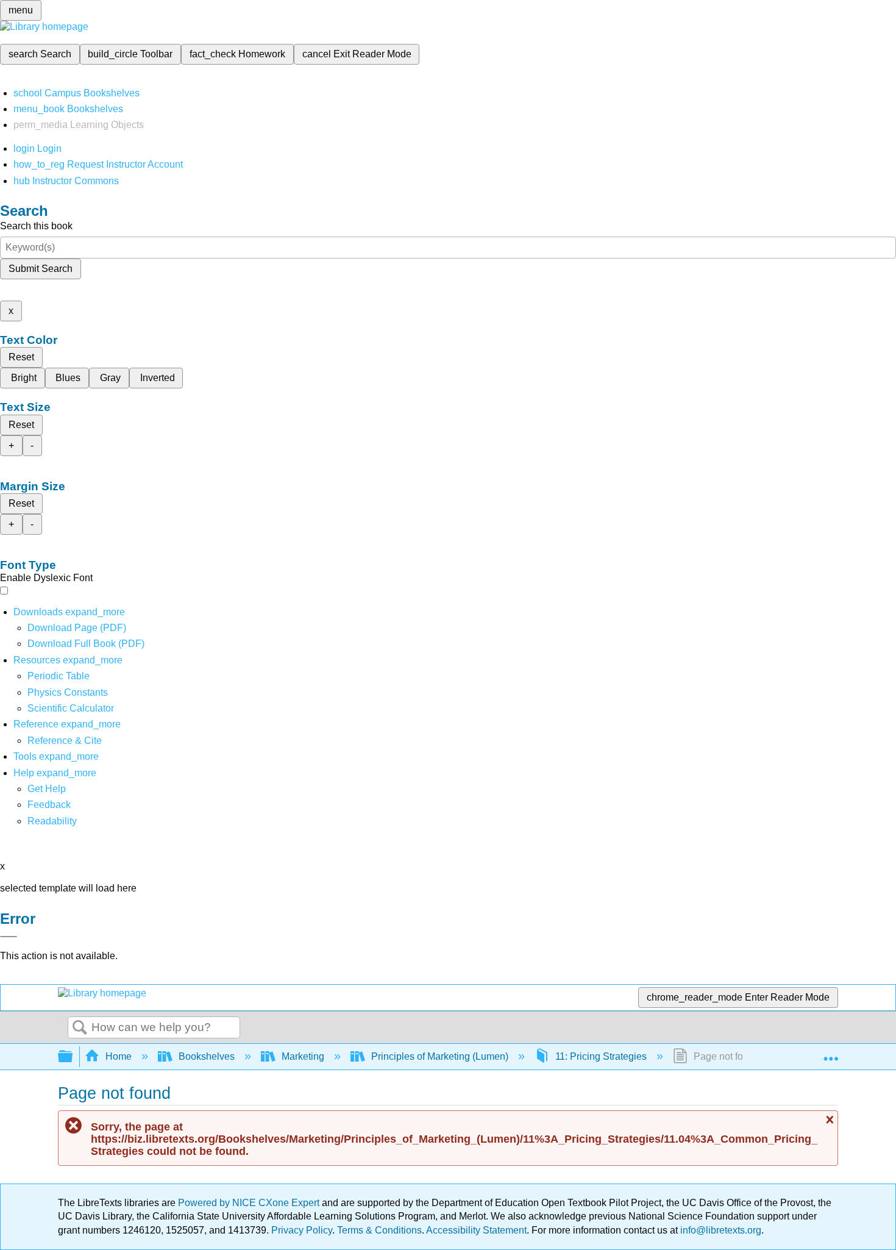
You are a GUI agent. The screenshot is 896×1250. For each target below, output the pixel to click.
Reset (21, 357)
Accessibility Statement (476, 1230)
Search (80, 1028)
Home (118, 1056)
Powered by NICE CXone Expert (250, 1203)
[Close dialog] (8, 936)
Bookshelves (206, 1056)
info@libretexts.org (719, 1230)
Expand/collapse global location (830, 1053)
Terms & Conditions (379, 1230)
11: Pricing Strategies (601, 1056)
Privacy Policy (301, 1230)
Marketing (303, 1056)
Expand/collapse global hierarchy (73, 1057)
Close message (828, 1120)
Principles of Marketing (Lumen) (440, 1056)
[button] (49, 804)
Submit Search (41, 268)
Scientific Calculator (70, 708)
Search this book (36, 226)
